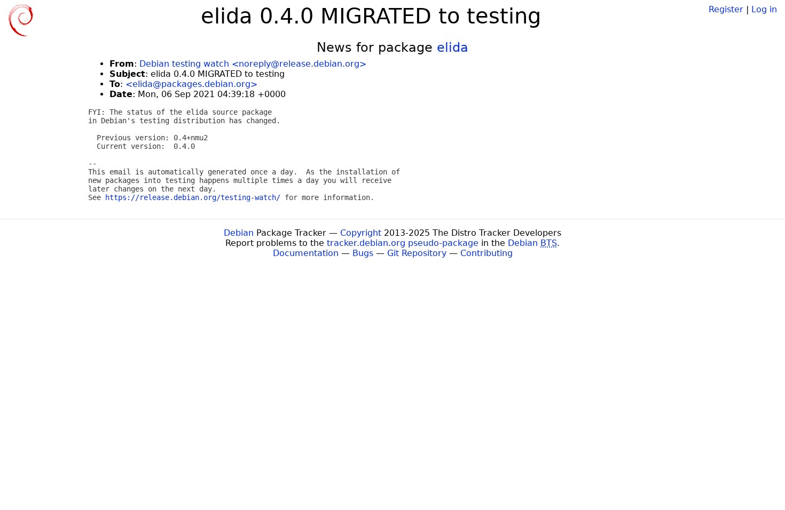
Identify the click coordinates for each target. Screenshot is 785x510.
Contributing (486, 253)
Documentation (306, 253)
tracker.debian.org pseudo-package (402, 243)
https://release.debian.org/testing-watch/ (192, 197)
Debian (239, 233)
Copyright (360, 233)
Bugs (362, 253)
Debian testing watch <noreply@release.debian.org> (252, 64)
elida (452, 47)
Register (726, 9)
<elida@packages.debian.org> (191, 84)
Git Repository (416, 253)
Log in (764, 9)
